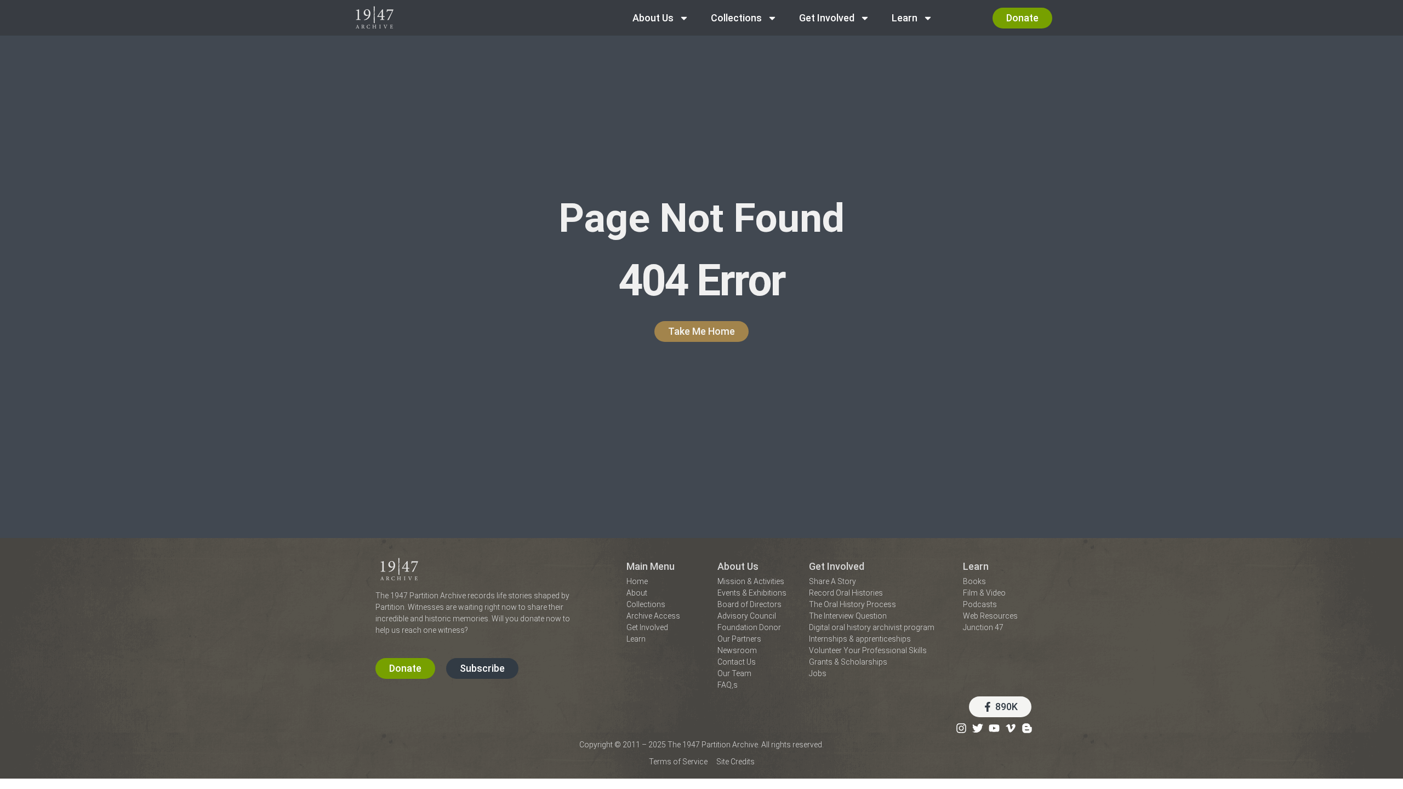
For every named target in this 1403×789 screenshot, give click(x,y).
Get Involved (826, 18)
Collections (736, 18)
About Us (653, 18)
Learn (904, 18)
